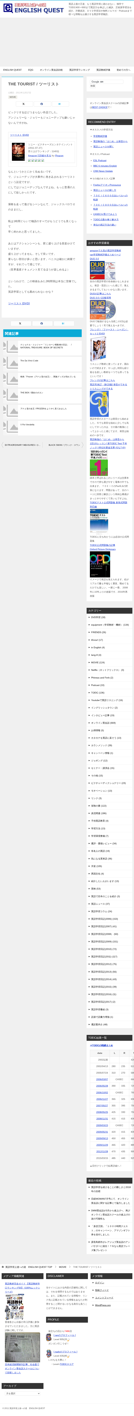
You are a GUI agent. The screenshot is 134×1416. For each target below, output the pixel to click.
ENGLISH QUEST (12, 70)
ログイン (99, 1282)
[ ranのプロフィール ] (65, 1335)
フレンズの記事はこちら (102, 380)
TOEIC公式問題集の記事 (102, 545)
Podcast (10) (97, 685)
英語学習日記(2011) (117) (104, 956)
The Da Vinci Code (29, 361)
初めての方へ (123, 70)
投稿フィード (102, 1290)
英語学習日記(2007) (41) (104, 926)
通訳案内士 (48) (99, 1024)
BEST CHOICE (100, 107)
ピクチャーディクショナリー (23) (108, 783)
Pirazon (59, 155)
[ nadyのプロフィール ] (65, 1351)
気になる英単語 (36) (101, 858)
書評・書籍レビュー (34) (104, 843)
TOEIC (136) (97, 692)
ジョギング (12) (99, 760)
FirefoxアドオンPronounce (107, 185)
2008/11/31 (102, 1118)
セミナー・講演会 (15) (102, 768)
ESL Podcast (99, 160)
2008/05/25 (102, 1112)
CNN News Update (103, 171)
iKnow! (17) (97, 640)
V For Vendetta (27, 425)
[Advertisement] (67, 42)
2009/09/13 (102, 1138)
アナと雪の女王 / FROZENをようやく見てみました (43, 409)
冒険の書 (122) (99, 805)
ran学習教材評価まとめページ (105, 254)
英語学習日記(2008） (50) (104, 934)
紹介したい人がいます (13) (105, 881)
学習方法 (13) (98, 828)
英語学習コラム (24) (101, 911)
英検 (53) (96, 888)
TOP (28, 1267)
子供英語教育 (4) (100, 820)
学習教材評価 (100, 136)
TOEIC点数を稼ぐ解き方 (106, 219)
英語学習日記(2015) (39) (104, 986)
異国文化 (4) (97, 873)
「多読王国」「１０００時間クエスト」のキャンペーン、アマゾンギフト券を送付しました (110, 1230)
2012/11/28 (102, 1151)
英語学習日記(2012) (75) (104, 964)
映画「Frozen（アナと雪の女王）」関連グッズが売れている (48, 377)
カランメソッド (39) (101, 745)
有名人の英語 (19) (100, 851)
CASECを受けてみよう (105, 214)
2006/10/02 (102, 1092)
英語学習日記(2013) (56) (104, 971)
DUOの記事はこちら (100, 293)
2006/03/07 (102, 1079)
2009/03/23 (102, 1125)
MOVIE (13, 97)
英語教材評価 (103, 70)
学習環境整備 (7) (100, 836)
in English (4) (98, 647)
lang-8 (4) (96, 655)
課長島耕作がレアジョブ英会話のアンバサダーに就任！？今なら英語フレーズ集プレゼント (110, 1246)
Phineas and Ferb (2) (102, 677)
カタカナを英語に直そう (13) (106, 738)
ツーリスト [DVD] (19, 135)
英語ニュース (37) (100, 904)
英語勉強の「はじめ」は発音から (110, 141)
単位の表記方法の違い (104, 224)
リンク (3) (96, 798)
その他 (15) (97, 775)
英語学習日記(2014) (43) (104, 979)
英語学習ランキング (79, 70)
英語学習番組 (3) (100, 1009)
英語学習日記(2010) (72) (104, 949)
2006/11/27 (102, 1099)
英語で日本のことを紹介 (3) (105, 896)
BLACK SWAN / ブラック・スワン (64, 445)
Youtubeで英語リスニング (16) (107, 700)
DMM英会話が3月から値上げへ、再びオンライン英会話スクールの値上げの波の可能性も (110, 1214)
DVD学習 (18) (98, 617)
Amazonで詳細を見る (39, 155)
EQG (30, 70)
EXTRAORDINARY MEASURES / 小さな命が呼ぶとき (23, 445)
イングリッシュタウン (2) (104, 707)
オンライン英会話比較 (51, 70)
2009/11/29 (102, 1145)
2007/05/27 (102, 1105)
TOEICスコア (67, 1364)
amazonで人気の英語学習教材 (105, 250)
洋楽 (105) (96, 866)
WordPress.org (103, 1305)
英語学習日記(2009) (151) (104, 941)
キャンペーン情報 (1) (102, 753)
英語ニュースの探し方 (104, 190)
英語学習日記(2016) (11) (103, 994)
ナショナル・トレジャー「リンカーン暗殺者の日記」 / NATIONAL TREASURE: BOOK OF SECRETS (46, 346)
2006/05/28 (102, 1086)
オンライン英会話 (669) (103, 723)
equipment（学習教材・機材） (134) (110, 624)
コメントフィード (104, 1297)
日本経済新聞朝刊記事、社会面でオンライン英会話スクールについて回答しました (22, 1368)
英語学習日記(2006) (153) (104, 919)
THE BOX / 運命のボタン (31, 393)
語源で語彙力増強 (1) (102, 1017)
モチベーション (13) (101, 790)
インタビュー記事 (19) (102, 715)
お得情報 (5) (97, 730)
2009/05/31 (102, 1132)
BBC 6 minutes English (105, 166)
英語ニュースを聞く (103, 146)
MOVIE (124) (98, 662)
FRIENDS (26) (98, 632)
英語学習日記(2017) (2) (103, 1001)
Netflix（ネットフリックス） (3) (107, 670)
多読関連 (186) (99, 813)
